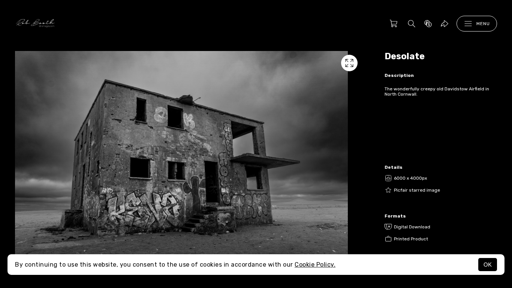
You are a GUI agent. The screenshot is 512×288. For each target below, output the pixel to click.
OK (488, 264)
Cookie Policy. (315, 264)
